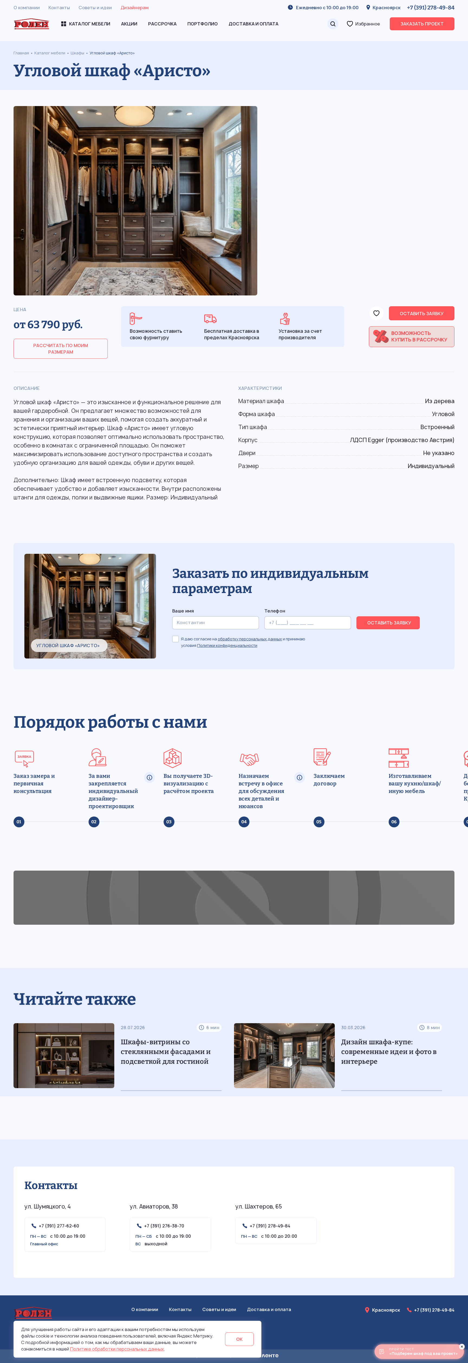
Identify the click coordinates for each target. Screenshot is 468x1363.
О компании (27, 8)
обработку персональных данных (250, 638)
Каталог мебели (49, 52)
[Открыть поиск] (332, 23)
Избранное (367, 24)
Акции (129, 24)
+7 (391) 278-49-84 (430, 7)
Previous (9, 1052)
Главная (21, 52)
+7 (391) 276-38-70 (164, 1226)
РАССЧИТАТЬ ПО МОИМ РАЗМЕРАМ (60, 349)
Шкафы (77, 52)
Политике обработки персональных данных (117, 1349)
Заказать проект (422, 24)
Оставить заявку (422, 314)
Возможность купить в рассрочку (419, 336)
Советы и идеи (95, 8)
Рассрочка (162, 24)
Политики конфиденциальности (227, 645)
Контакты (59, 8)
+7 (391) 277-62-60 (59, 1226)
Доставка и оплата (253, 24)
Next (450, 1052)
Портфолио (202, 24)
